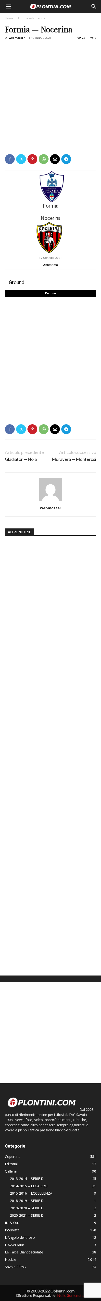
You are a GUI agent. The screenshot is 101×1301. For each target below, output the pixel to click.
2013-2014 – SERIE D (27, 1178)
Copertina (12, 1156)
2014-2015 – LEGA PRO (29, 1186)
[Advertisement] (50, 94)
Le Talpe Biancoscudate (24, 1252)
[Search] (94, 6)
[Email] (55, 159)
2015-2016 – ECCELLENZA (31, 1193)
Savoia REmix (15, 1266)
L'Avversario (14, 1244)
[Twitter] (21, 159)
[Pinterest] (32, 159)
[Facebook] (10, 159)
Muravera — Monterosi (74, 459)
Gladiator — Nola (21, 459)
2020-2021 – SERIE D (27, 1215)
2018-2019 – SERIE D (27, 1200)
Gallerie (11, 1171)
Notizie (10, 1259)
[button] (8, 6)
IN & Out (12, 1222)
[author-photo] (50, 501)
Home (9, 18)
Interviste (12, 1230)
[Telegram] (66, 159)
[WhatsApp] (44, 159)
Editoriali (11, 1164)
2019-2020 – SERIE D (27, 1208)
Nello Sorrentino (71, 1295)
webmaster (17, 37)
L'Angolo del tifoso (20, 1237)
